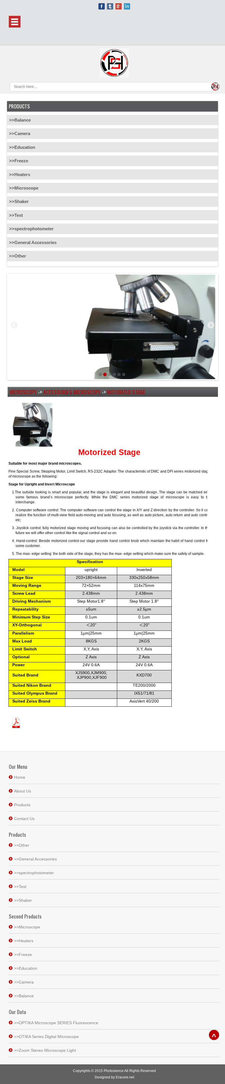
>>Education (22, 147)
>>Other (17, 255)
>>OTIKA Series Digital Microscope (46, 1036)
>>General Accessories (33, 242)
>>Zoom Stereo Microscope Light (45, 1050)
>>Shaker (19, 201)
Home (19, 777)
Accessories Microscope (72, 392)
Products (22, 804)
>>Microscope (23, 187)
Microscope (23, 392)
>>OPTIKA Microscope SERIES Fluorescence (56, 1022)
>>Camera (19, 133)
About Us (22, 791)
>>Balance (20, 119)
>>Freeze (18, 160)
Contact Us (24, 818)
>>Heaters (19, 174)
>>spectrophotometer (31, 228)
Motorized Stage (126, 392)
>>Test (16, 215)
